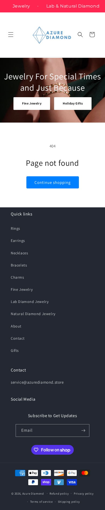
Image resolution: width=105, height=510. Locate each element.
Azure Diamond (33, 493)
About (16, 326)
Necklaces (19, 253)
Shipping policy (69, 502)
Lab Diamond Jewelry (29, 301)
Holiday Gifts (73, 103)
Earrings (18, 240)
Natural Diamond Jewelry (33, 313)
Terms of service (41, 502)
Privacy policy (84, 493)
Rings (15, 228)
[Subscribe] (83, 430)
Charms (17, 277)
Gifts (15, 350)
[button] (11, 34)
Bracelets (19, 265)
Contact (17, 338)
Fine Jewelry (31, 103)
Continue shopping (52, 182)
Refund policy (59, 493)
